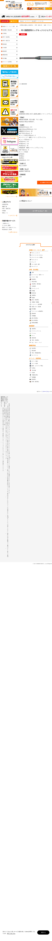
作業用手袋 (5, 204)
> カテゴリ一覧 (12, 215)
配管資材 (5, 44)
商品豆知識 (9, 415)
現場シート (5, 213)
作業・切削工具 (6, 40)
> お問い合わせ (12, 232)
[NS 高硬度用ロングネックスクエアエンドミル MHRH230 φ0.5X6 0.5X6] (23, 84)
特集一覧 (9, 454)
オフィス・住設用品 (35, 358)
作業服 (4, 210)
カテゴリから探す (30, 244)
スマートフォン (46, 391)
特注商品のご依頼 (7, 229)
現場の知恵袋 (9, 407)
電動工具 (4, 206)
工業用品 (5, 33)
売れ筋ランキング (9, 488)
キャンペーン (9, 447)
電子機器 (5, 58)
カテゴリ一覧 (5, 21)
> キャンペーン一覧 (11, 196)
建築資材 (31, 326)
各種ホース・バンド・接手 (37, 250)
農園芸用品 (32, 345)
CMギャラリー (9, 461)
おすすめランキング (9, 424)
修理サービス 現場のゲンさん (9, 227)
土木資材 (5, 47)
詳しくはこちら (11, 933)
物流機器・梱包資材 (7, 30)
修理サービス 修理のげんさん (9, 474)
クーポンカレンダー (9, 437)
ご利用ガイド (5, 223)
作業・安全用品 (33, 269)
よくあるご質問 (6, 225)
